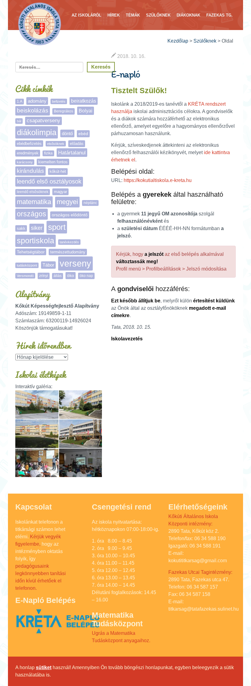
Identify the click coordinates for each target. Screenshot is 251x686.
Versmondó (25, 276)
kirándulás (30, 171)
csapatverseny (43, 120)
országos (31, 214)
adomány (37, 101)
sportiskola (35, 240)
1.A (19, 101)
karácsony (25, 162)
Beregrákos (63, 111)
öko (70, 275)
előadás (77, 143)
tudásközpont (27, 265)
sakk (21, 228)
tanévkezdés (69, 242)
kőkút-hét (58, 171)
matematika (34, 202)
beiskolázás (32, 110)
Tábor (48, 265)
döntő (67, 133)
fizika (48, 153)
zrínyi (43, 276)
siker (37, 228)
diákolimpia (36, 132)
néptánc (90, 203)
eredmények (28, 153)
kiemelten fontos (53, 162)
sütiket (43, 667)
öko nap (86, 276)
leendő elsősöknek (32, 192)
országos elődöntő (70, 214)
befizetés (59, 101)
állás (58, 276)
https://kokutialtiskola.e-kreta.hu (158, 180)
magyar (60, 191)
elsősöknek (55, 144)
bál (19, 121)
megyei (67, 202)
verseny (75, 263)
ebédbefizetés (29, 143)
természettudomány (67, 252)
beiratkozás (83, 101)
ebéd (83, 133)
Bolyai (85, 110)
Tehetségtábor (31, 251)
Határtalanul (72, 153)
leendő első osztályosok (49, 181)
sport (57, 227)
